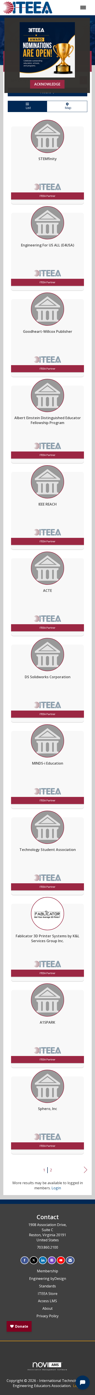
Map (67, 108)
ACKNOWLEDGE (47, 84)
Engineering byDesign (47, 1278)
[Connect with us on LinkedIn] (43, 1260)
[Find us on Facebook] (25, 1260)
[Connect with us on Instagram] (52, 1260)
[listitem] (47, 161)
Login (56, 1188)
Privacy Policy (47, 1316)
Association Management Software (47, 1369)
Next (85, 1170)
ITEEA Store (47, 1293)
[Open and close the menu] (71, 7)
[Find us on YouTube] (61, 1260)
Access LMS (47, 1300)
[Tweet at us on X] (34, 1260)
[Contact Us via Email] (70, 1260)
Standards (47, 1286)
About (47, 1308)
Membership (47, 1271)
